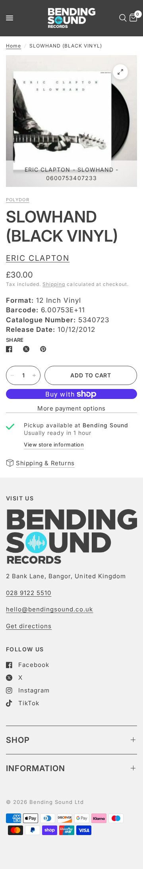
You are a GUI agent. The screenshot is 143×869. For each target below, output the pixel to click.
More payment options (71, 408)
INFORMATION (35, 768)
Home (13, 46)
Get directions (29, 626)
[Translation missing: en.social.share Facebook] (10, 349)
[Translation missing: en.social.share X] (28, 349)
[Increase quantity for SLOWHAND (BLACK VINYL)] (34, 375)
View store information (54, 444)
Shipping (54, 284)
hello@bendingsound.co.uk (49, 609)
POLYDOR (17, 199)
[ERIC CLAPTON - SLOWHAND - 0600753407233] (120, 71)
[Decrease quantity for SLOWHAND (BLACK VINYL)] (12, 375)
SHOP (18, 740)
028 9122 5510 (28, 593)
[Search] (121, 18)
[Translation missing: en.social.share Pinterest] (45, 349)
